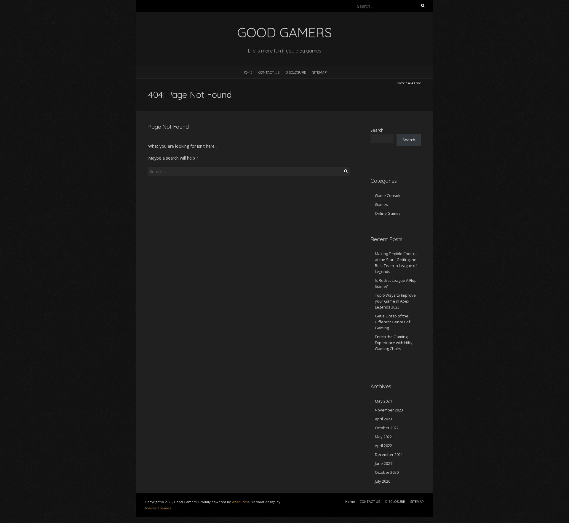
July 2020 (382, 481)
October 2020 (387, 472)
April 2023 (383, 419)
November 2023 (389, 410)
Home (247, 72)
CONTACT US (268, 72)
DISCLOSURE (295, 72)
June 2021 (383, 463)
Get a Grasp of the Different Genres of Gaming (392, 321)
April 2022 (383, 445)
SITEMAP (319, 72)
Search (376, 130)
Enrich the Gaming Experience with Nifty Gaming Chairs (394, 342)
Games (381, 204)
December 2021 (389, 454)
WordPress (240, 502)
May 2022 (383, 436)
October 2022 (387, 427)
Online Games (388, 213)
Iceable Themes (158, 508)
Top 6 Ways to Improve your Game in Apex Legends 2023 (395, 301)
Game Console (388, 195)
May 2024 (383, 401)
